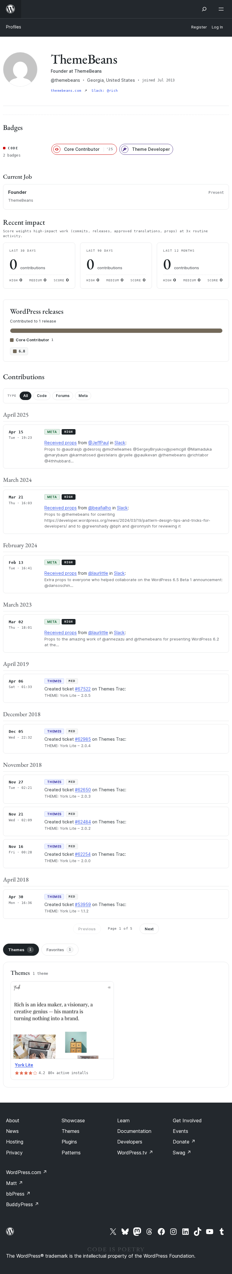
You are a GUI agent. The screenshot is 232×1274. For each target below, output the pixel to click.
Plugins (69, 1142)
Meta (83, 395)
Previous (87, 928)
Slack (119, 442)
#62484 (83, 821)
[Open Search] (204, 9)
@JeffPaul (98, 442)
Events (180, 1131)
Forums (62, 395)
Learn (123, 1120)
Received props (60, 442)
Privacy (14, 1153)
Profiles (13, 26)
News (12, 1131)
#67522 (83, 688)
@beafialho (99, 507)
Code (42, 395)
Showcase (73, 1120)
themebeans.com (67, 91)
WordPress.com (26, 1172)
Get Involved (187, 1120)
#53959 (83, 904)
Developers (129, 1142)
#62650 (83, 789)
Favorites (59, 949)
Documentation (134, 1131)
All (25, 395)
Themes (19, 949)
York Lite (24, 1064)
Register (199, 27)
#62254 (83, 854)
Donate (184, 1142)
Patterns (71, 1153)
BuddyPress (22, 1204)
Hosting (14, 1142)
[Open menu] (222, 9)
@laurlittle (98, 573)
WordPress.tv (135, 1153)
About (12, 1120)
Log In (217, 27)
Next (149, 928)
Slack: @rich (105, 91)
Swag (182, 1153)
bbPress (18, 1194)
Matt (14, 1183)
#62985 (83, 739)
